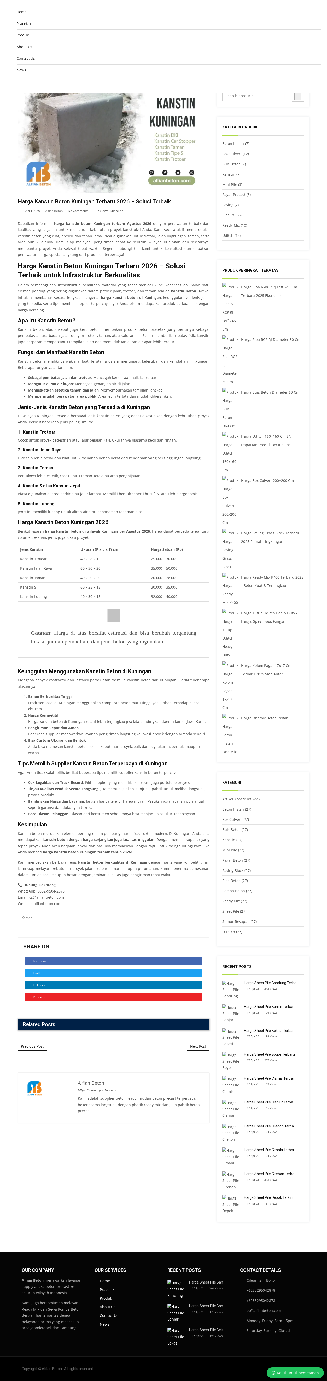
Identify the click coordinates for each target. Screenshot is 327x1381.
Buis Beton (231, 164)
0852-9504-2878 (51, 891)
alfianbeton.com (47, 903)
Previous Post (32, 1046)
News (21, 70)
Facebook (39, 961)
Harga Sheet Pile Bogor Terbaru (269, 1054)
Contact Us (26, 58)
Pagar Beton (232, 860)
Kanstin (27, 917)
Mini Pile (229, 184)
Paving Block (232, 870)
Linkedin (38, 985)
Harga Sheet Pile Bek (206, 1330)
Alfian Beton (54, 211)
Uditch (227, 235)
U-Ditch (228, 931)
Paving (227, 204)
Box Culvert (232, 153)
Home (22, 11)
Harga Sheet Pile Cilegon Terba (269, 1126)
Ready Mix (231, 225)
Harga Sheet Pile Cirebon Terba (269, 1174)
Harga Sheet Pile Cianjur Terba (268, 1102)
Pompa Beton (233, 890)
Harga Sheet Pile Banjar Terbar (269, 1007)
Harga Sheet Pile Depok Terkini (268, 1197)
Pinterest (39, 997)
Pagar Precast (234, 194)
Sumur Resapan (236, 921)
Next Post (198, 1046)
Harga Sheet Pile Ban (206, 1282)
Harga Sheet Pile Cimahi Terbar (269, 1150)
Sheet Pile (230, 911)
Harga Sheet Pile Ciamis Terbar (269, 1078)
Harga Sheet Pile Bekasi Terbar (269, 1031)
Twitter (37, 973)
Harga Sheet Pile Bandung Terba (270, 983)
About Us (24, 46)
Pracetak (24, 23)
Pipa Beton (231, 880)
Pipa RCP (229, 215)
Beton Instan (233, 143)
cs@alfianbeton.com (46, 897)
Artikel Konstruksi (237, 799)
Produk (23, 35)
